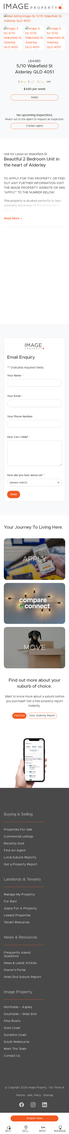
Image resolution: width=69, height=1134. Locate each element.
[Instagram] (32, 1105)
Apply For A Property (20, 908)
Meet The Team (15, 1048)
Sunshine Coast (15, 1034)
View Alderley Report (42, 715)
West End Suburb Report (22, 977)
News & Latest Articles (20, 963)
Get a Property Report (20, 864)
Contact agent (34, 126)
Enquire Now (35, 1118)
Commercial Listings (18, 836)
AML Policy (34, 1095)
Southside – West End (20, 1014)
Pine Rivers (12, 1021)
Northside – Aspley (18, 1007)
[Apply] (34, 558)
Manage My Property (19, 894)
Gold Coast (12, 1028)
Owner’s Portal (14, 970)
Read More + (13, 218)
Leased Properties (17, 915)
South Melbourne (17, 1041)
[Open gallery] (34, 18)
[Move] (34, 647)
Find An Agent (15, 850)
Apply (34, 97)
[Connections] (34, 603)
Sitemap (48, 1095)
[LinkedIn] (44, 1105)
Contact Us (12, 1055)
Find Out (19, 715)
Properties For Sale (18, 829)
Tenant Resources (16, 922)
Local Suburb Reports (20, 857)
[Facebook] (21, 1105)
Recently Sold (14, 843)
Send (13, 494)
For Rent (10, 901)
